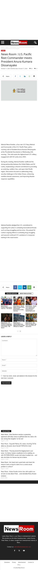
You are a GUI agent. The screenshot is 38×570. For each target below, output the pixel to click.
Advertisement (22, 562)
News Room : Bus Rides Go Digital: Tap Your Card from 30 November (31, 324)
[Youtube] (24, 551)
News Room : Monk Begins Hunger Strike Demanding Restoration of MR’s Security (18, 308)
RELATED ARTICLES (12, 293)
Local (7, 47)
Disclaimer (7, 562)
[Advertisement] (19, 20)
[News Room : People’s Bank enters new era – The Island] (6, 301)
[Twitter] (20, 76)
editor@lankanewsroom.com (22, 547)
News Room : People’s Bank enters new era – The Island (6, 307)
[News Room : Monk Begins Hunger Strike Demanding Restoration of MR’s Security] (19, 301)
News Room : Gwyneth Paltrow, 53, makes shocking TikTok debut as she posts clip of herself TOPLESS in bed (18, 445)
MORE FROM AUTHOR (26, 293)
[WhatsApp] (29, 76)
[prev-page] (18, 331)
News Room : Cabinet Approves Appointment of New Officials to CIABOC (19, 324)
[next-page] (20, 331)
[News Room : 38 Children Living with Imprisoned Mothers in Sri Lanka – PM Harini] (6, 317)
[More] (34, 76)
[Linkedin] (25, 76)
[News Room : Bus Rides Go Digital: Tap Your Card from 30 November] (31, 317)
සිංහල (19, 564)
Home (2, 47)
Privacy (14, 562)
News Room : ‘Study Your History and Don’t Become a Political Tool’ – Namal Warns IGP (31, 308)
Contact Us (31, 562)
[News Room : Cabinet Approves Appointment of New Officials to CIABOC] (19, 317)
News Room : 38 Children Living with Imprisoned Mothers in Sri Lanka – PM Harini (6, 325)
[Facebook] (15, 76)
